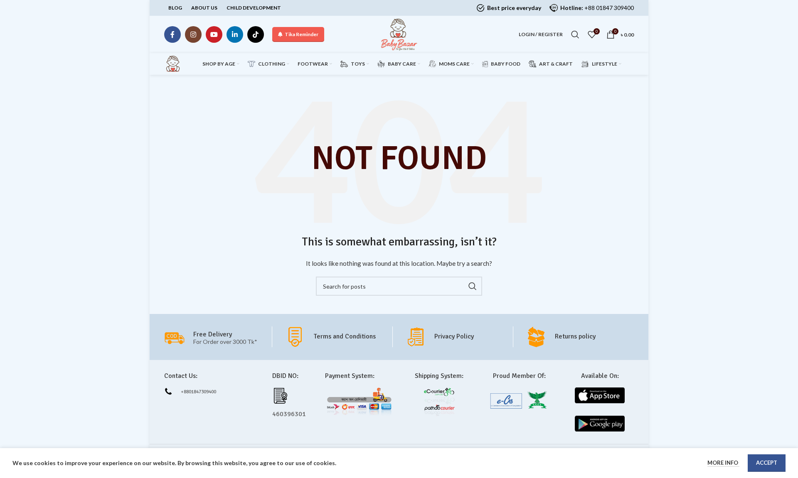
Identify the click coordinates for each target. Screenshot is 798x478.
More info (723, 462)
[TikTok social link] (255, 34)
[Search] (575, 34)
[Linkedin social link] (235, 34)
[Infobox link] (338, 336)
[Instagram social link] (193, 34)
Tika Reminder (301, 34)
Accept (766, 462)
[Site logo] (399, 33)
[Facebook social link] (172, 34)
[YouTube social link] (214, 34)
